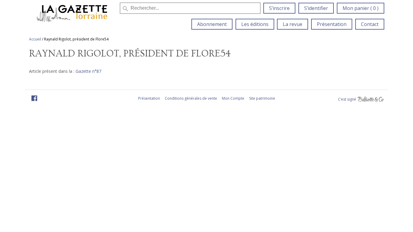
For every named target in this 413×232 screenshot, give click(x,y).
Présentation (331, 24)
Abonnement (212, 24)
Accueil (35, 39)
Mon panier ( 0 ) (361, 8)
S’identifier (316, 8)
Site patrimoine (262, 98)
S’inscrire (279, 8)
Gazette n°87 (88, 71)
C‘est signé (347, 99)
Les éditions (254, 24)
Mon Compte (233, 98)
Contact (370, 24)
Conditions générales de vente (191, 98)
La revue (292, 24)
